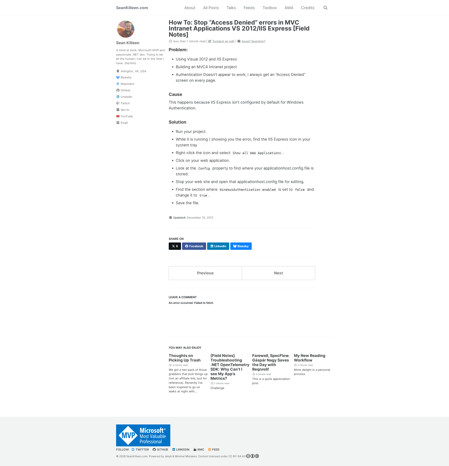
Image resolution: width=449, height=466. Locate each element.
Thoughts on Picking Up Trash (185, 357)
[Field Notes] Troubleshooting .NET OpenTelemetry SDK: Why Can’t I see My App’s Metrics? (229, 367)
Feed (215, 449)
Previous (205, 273)
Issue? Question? (253, 41)
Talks (231, 7)
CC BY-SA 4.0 (237, 456)
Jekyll (168, 456)
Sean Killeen (127, 42)
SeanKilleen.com (132, 7)
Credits (307, 7)
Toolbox (270, 7)
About (189, 7)
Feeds (249, 7)
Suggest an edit (223, 41)
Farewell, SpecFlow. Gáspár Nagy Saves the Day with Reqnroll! (270, 362)
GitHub (162, 449)
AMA (289, 7)
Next (278, 273)
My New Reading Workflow (309, 357)
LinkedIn (182, 449)
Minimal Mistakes (186, 456)
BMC (200, 449)
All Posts (211, 7)
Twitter (142, 449)
